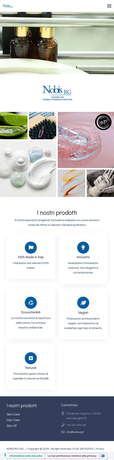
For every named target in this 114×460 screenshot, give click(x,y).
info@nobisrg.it (75, 432)
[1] (13, 125)
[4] (28, 169)
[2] (42, 125)
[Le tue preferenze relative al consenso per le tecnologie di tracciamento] (5, 455)
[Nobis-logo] (8, 6)
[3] (86, 140)
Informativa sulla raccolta (25, 455)
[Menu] (109, 6)
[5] (71, 183)
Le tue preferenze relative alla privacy (72, 455)
